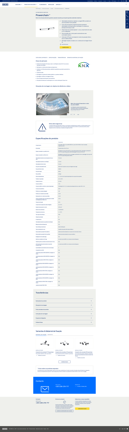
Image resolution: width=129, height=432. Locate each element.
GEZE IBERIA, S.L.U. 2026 (12, 428)
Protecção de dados (32, 428)
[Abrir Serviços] (62, 4)
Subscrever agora (82, 408)
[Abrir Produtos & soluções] (37, 4)
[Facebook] (125, 428)
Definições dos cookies (39, 428)
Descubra (18, 4)
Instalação (51, 4)
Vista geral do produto (41, 57)
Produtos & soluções (30, 4)
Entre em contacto (59, 399)
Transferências (62, 57)
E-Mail (85, 371)
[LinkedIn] (122, 428)
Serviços (58, 4)
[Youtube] (127, 428)
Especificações (52, 57)
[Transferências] (127, 23)
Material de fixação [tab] (41, 334)
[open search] (126, 4)
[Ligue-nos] (127, 16)
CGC (27, 428)
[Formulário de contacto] (127, 19)
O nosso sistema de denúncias (21, 428)
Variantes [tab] (50, 334)
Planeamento (42, 4)
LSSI (47, 428)
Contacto (38, 399)
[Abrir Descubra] (22, 4)
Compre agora (65, 47)
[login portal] (127, 26)
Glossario (44, 428)
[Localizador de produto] (127, 12)
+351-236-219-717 (62, 386)
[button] (114, 1)
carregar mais (64, 361)
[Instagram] (124, 428)
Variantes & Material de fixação (75, 57)
